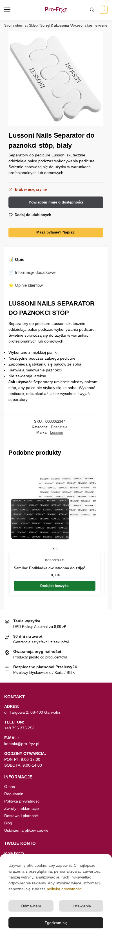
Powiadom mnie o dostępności (56, 202)
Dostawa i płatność (21, 815)
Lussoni (56, 432)
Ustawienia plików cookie (26, 830)
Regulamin (13, 794)
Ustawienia (81, 906)
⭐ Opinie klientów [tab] (25, 285)
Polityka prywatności (22, 801)
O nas (9, 786)
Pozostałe (59, 427)
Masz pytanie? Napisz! (55, 232)
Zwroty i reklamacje (21, 808)
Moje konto (14, 853)
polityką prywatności (64, 889)
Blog (8, 823)
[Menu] (12, 10)
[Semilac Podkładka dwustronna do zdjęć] (55, 508)
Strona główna (15, 25)
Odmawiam (31, 906)
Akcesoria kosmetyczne (89, 25)
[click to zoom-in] (55, 78)
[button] (103, 10)
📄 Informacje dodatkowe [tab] (31, 272)
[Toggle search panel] (92, 10)
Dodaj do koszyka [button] (54, 586)
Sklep (33, 25)
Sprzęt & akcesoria (54, 25)
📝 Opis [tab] (16, 259)
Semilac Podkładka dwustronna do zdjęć (49, 568)
